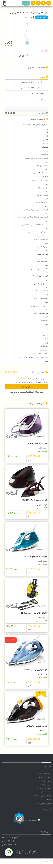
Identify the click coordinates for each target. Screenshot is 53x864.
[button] (43, 4)
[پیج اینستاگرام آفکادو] (34, 852)
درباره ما (48, 770)
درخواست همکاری (45, 792)
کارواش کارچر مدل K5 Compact (34, 613)
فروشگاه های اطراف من (44, 788)
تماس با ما (48, 766)
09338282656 (9, 845)
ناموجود (42, 50)
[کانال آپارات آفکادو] (19, 852)
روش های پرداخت (45, 784)
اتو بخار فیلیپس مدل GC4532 (35, 669)
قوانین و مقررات (46, 781)
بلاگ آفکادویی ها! (46, 799)
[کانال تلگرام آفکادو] (29, 852)
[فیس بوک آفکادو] (24, 852)
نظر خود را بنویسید (26, 386)
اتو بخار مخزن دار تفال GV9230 (34, 500)
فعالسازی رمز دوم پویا (44, 777)
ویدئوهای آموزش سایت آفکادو (42, 796)
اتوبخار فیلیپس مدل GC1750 (35, 556)
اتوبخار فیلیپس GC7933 (37, 443)
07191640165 (9, 841)
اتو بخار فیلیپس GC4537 (36, 726)
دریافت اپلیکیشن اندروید (44, 773)
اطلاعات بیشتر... (41, 451)
